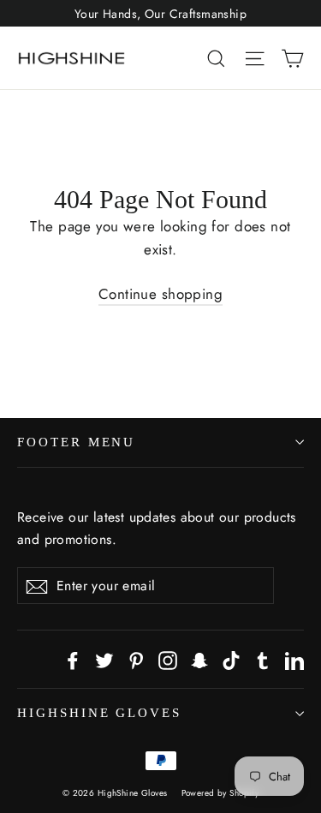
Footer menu (76, 442)
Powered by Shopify (220, 792)
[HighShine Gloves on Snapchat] (199, 659)
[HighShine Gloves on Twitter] (104, 659)
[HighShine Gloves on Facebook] (72, 659)
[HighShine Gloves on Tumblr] (262, 659)
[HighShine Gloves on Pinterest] (136, 659)
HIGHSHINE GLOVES (99, 713)
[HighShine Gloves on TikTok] (231, 659)
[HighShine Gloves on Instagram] (167, 659)
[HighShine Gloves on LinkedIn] (294, 659)
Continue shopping (160, 294)
